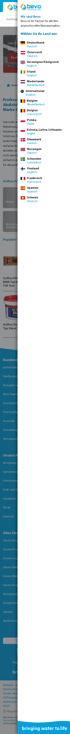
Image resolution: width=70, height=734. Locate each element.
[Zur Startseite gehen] (17, 7)
